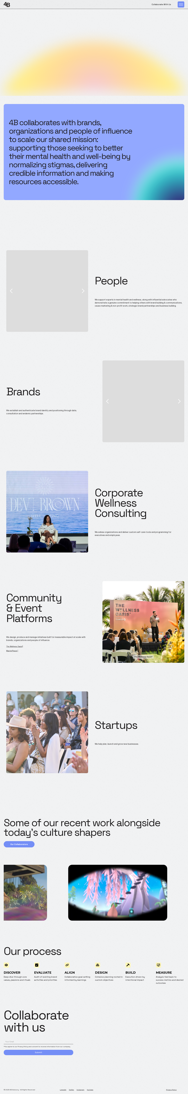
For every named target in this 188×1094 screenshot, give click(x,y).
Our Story (94, 56)
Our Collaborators (19, 844)
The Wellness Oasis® (14, 646)
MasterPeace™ (12, 651)
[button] (11, 291)
